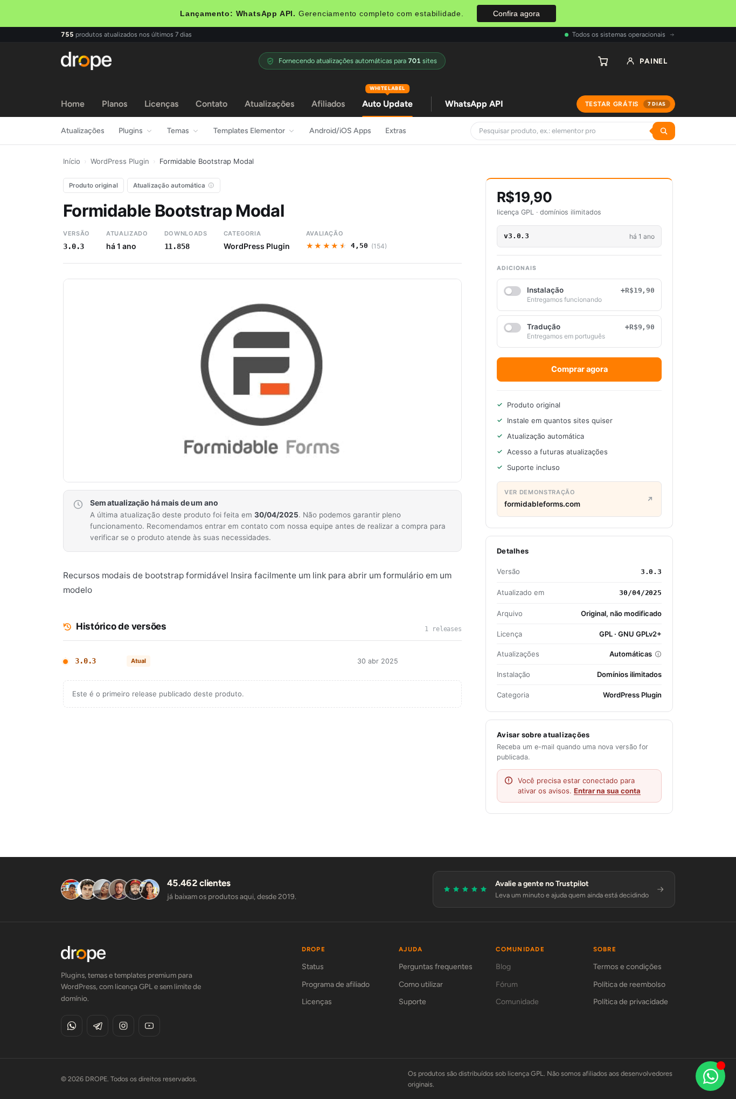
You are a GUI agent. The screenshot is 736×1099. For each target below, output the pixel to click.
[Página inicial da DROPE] (86, 61)
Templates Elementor (249, 130)
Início (71, 161)
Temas (178, 130)
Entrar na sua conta (607, 790)
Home (73, 104)
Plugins (131, 130)
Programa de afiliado (336, 984)
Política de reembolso (629, 984)
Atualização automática (169, 185)
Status (313, 966)
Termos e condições (627, 966)
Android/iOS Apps (340, 130)
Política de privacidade (630, 1001)
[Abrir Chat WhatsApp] (710, 1076)
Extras (395, 130)
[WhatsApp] (71, 1025)
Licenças (161, 104)
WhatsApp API (474, 104)
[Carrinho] (603, 61)
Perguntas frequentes (436, 966)
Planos (114, 104)
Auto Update (387, 100)
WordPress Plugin (120, 161)
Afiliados (328, 104)
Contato (211, 104)
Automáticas (630, 653)
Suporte (412, 1001)
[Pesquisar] (663, 131)
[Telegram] (97, 1025)
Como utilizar (421, 984)
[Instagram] (123, 1025)
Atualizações (269, 104)
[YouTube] (149, 1025)
